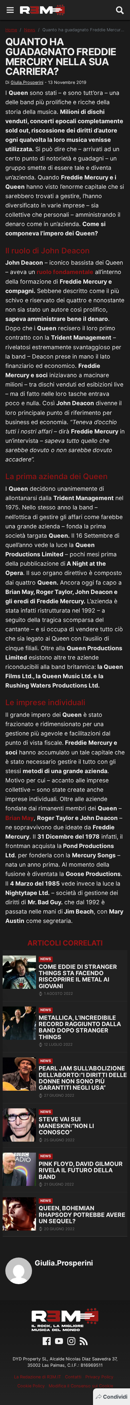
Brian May (19, 817)
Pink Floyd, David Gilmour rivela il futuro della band (81, 1170)
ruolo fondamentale (65, 271)
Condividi (115, 1396)
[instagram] (71, 1340)
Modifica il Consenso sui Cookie (81, 1385)
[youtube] (59, 1340)
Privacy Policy (99, 1376)
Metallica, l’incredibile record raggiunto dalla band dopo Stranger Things (80, 1027)
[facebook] (47, 1340)
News (29, 29)
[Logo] (42, 10)
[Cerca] (120, 10)
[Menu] (10, 10)
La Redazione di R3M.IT (37, 1376)
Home (11, 29)
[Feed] (84, 1340)
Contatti (73, 1376)
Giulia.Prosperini (27, 82)
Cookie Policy (31, 1385)
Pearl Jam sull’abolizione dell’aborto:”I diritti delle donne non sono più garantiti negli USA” (83, 1078)
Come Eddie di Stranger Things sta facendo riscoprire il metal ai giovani (78, 976)
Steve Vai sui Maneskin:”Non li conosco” (66, 1125)
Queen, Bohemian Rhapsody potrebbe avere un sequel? (82, 1214)
